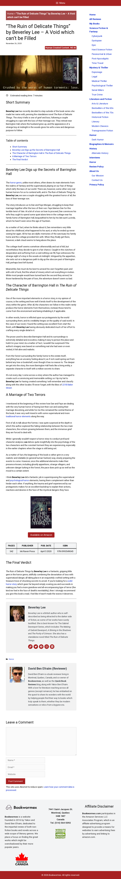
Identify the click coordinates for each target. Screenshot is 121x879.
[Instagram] (46, 646)
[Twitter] (36, 646)
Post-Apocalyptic (100, 58)
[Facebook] (41, 646)
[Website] (30, 646)
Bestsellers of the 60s (102, 108)
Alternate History (100, 153)
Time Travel (97, 63)
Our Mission (98, 175)
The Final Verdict (20, 159)
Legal (94, 76)
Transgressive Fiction (102, 130)
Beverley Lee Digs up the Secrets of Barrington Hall (36, 150)
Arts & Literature (100, 103)
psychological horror (19, 480)
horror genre (16, 182)
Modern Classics (100, 126)
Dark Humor (98, 139)
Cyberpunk (97, 36)
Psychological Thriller (102, 85)
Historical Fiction (100, 117)
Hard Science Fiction (102, 49)
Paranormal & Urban (102, 54)
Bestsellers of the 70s (102, 112)
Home (10, 13)
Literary (95, 121)
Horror (11, 659)
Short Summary (19, 146)
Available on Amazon (41, 534)
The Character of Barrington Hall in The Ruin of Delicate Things (41, 153)
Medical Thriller (99, 81)
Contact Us (97, 180)
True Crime (97, 94)
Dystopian (97, 40)
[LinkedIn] (52, 646)
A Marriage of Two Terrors (24, 156)
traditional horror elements (18, 416)
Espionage (97, 72)
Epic (94, 45)
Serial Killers (98, 90)
